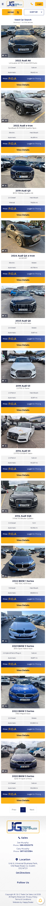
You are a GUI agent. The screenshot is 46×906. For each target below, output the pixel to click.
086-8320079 (26, 845)
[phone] (33, 4)
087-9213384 (26, 851)
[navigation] (3, 4)
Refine (11, 12)
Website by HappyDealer (23, 902)
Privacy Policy (31, 897)
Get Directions (23, 873)
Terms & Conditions (23, 899)
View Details (23, 85)
